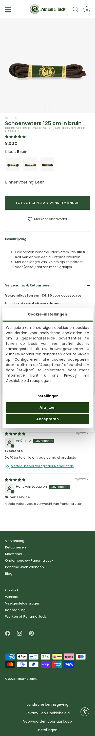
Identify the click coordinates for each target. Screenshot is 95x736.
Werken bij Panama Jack (25, 616)
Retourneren (15, 547)
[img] (15, 433)
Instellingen (47, 396)
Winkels (11, 596)
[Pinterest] (31, 633)
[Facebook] (7, 633)
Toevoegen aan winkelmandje (48, 202)
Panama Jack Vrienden (24, 567)
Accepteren (47, 419)
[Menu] (8, 9)
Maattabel (13, 553)
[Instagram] (19, 633)
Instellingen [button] (47, 730)
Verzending (14, 540)
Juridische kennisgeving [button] (47, 704)
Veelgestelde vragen (22, 603)
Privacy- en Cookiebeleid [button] (48, 713)
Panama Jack (26, 679)
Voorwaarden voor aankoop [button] (47, 721)
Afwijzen (47, 407)
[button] (15, 136)
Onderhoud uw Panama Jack (29, 560)
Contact (11, 590)
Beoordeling (15, 610)
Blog (8, 573)
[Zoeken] (75, 10)
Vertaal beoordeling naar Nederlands (42, 466)
